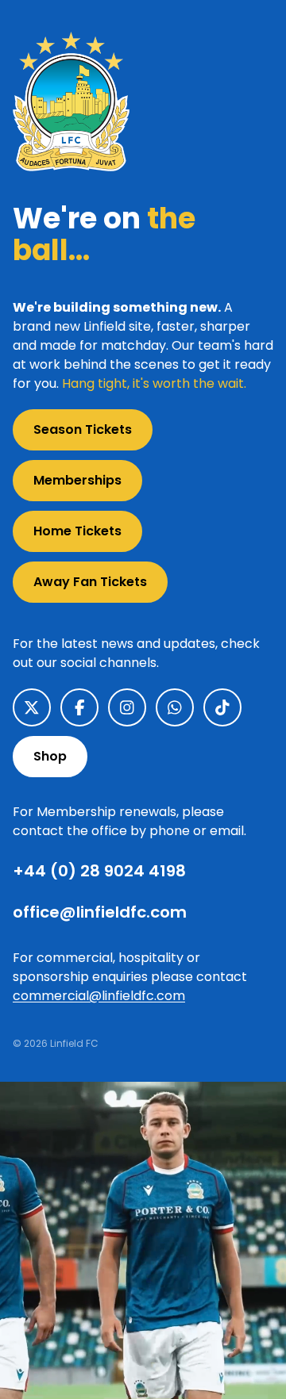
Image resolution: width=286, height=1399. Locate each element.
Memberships (77, 480)
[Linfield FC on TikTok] (222, 707)
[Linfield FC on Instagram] (127, 707)
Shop (50, 756)
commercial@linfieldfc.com (99, 996)
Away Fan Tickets (90, 582)
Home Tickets (77, 531)
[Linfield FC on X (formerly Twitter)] (32, 707)
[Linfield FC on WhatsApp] (175, 707)
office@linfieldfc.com (100, 912)
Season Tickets (82, 429)
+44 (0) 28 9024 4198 (99, 871)
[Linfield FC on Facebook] (79, 707)
